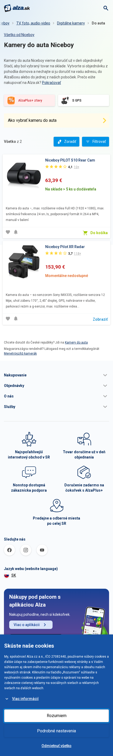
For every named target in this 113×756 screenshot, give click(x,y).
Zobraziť (100, 319)
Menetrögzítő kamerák (20, 353)
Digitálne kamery (71, 23)
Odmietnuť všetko (56, 746)
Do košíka (99, 233)
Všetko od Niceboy (19, 35)
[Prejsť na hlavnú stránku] (17, 8)
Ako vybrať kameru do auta (32, 120)
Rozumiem (56, 715)
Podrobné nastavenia (56, 730)
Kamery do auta (76, 342)
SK (13, 575)
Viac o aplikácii (27, 625)
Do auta (98, 23)
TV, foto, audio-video (33, 23)
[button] (56, 375)
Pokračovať (51, 82)
